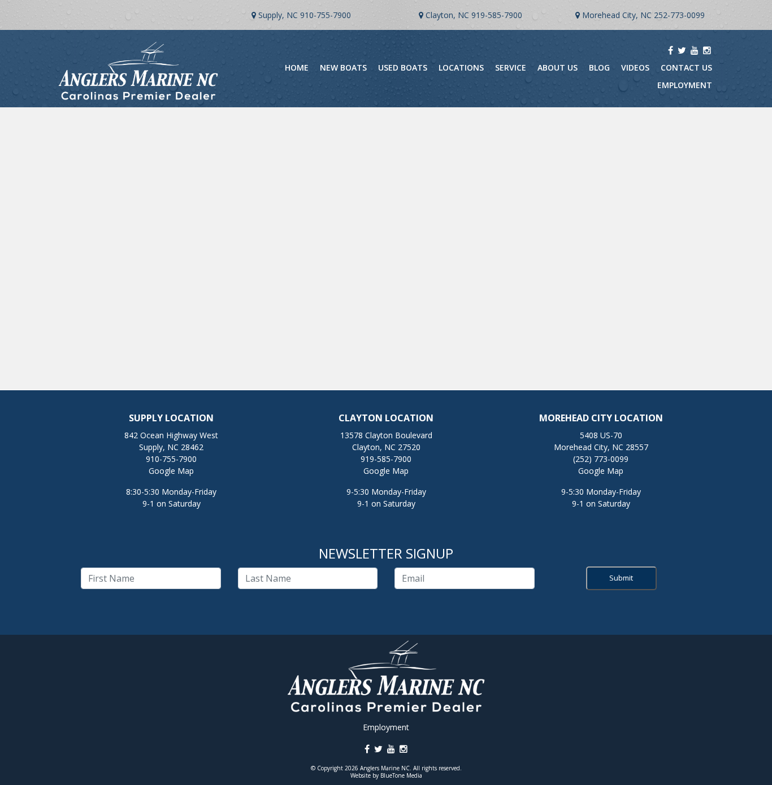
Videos (635, 67)
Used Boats (402, 67)
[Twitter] (681, 50)
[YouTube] (694, 50)
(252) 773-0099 (600, 458)
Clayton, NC (447, 15)
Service (510, 67)
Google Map (171, 470)
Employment (684, 85)
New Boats (343, 67)
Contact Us (686, 67)
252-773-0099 (679, 15)
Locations (461, 67)
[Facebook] (670, 50)
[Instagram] (707, 50)
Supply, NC (278, 15)
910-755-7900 (325, 15)
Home (297, 67)
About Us (557, 67)
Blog (599, 67)
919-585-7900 (496, 15)
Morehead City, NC (617, 15)
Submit (621, 578)
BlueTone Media (401, 775)
